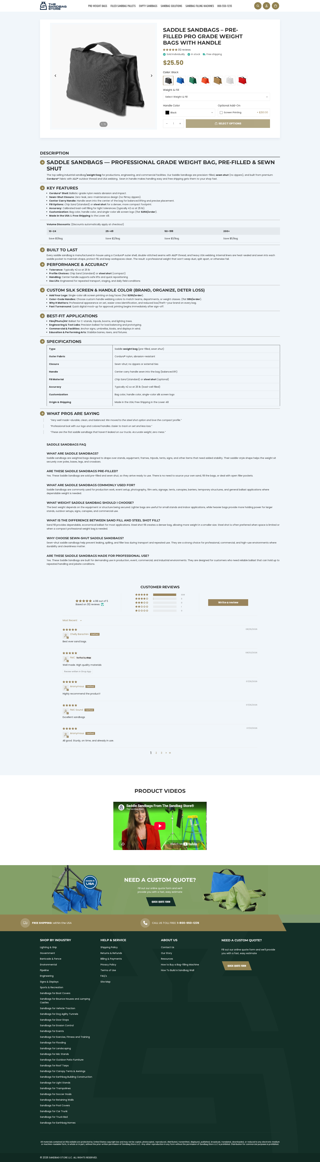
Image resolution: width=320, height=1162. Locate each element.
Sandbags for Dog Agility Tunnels (59, 1014)
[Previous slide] (54, 76)
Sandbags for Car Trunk (54, 1111)
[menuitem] (97, 5)
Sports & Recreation (51, 987)
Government (47, 953)
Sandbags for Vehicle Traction (57, 1008)
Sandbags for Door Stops (54, 1019)
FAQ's (103, 976)
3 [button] (161, 753)
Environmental (48, 964)
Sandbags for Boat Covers (55, 993)
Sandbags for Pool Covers (55, 1105)
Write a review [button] (228, 602)
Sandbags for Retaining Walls (57, 1099)
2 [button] (156, 753)
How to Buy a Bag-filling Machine (180, 964)
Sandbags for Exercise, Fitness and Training (65, 1037)
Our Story (166, 953)
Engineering (47, 976)
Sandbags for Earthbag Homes (58, 1122)
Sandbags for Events (52, 1031)
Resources (167, 958)
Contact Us (167, 947)
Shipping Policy (109, 947)
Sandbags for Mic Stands (54, 1054)
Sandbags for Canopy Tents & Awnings (62, 1071)
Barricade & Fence (50, 958)
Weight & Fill (171, 90)
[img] (70, 629)
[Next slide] (152, 76)
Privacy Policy (108, 964)
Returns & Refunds (111, 953)
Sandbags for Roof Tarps (54, 1065)
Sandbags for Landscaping (55, 1048)
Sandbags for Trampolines (55, 1088)
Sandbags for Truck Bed (54, 1117)
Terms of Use (108, 970)
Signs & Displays (49, 981)
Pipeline (44, 970)
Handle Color (171, 105)
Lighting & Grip (48, 947)
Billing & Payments (111, 958)
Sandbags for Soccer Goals (56, 1094)
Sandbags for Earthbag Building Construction (66, 1077)
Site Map (105, 981)
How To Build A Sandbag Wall (177, 970)
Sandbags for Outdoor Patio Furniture (62, 1059)
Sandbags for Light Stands (55, 1082)
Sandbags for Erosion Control (57, 1025)
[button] (170, 49)
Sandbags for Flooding (53, 1042)
